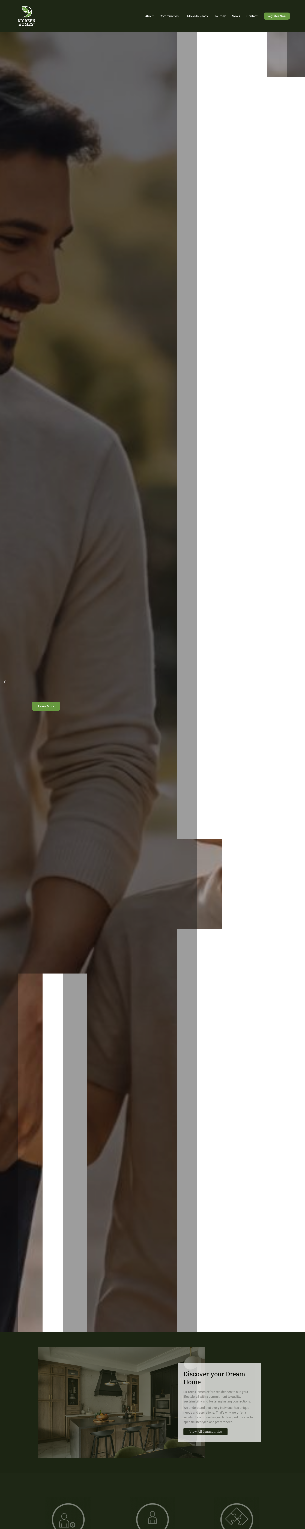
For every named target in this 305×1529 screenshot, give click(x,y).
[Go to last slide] (5, 682)
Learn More (46, 706)
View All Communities (201, 1431)
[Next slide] (300, 682)
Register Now (276, 16)
